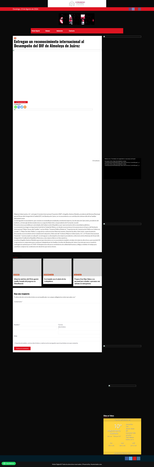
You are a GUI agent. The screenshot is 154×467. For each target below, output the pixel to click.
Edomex (47, 31)
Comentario (18, 302)
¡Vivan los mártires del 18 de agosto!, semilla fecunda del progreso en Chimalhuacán (26, 281)
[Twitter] (21, 107)
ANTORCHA (16, 274)
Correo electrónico (62, 327)
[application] (122, 168)
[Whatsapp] (15, 107)
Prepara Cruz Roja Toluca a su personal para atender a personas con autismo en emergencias (87, 281)
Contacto (72, 31)
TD (15, 38)
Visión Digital (36, 31)
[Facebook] (18, 107)
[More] (25, 107)
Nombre (17, 325)
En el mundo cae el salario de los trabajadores (55, 280)
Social (51, 274)
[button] (9, 463)
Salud (76, 274)
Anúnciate (60, 31)
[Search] (127, 30)
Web (15, 336)
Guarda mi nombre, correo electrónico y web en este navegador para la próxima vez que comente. (46, 343)
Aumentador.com (96, 464)
